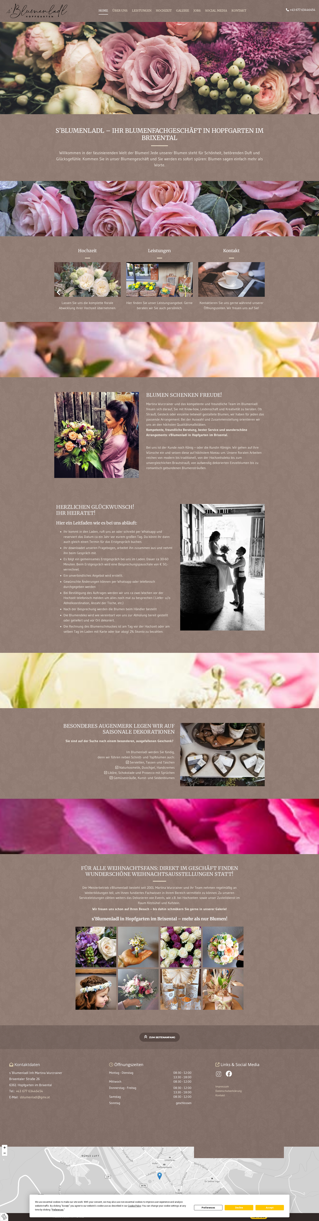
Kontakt (238, 10)
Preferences (208, 1207)
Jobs (197, 10)
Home (103, 10)
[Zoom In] (4, 1147)
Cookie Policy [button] (134, 1206)
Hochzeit (164, 10)
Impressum (222, 1086)
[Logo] (44, 11)
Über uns (120, 10)
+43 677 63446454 (302, 10)
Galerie (182, 10)
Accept (270, 1207)
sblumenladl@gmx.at (35, 1097)
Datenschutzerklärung (228, 1091)
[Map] (159, 1180)
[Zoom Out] (4, 1153)
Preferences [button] (58, 1209)
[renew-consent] (4, 1217)
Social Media (216, 10)
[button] (159, 1037)
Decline (239, 1207)
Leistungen (141, 10)
